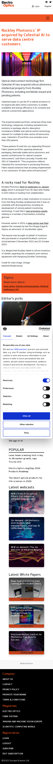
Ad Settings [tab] (32, 336)
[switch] (46, 388)
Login (6, 738)
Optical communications (27, 286)
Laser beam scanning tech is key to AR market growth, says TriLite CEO (26, 458)
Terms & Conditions (14, 699)
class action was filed (37, 223)
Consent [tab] (7, 336)
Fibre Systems (10, 716)
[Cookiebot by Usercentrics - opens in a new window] (39, 329)
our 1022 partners (18, 349)
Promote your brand (14, 694)
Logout (7, 743)
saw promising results (36, 211)
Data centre (9, 286)
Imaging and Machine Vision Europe (22, 721)
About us (8, 679)
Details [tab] (19, 336)
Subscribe (8, 748)
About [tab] (46, 336)
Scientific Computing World (19, 726)
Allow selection (26, 424)
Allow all (26, 416)
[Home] (13, 4)
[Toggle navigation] (47, 18)
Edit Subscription (13, 753)
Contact (7, 684)
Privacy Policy (11, 689)
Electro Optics (11, 711)
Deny (26, 433)
